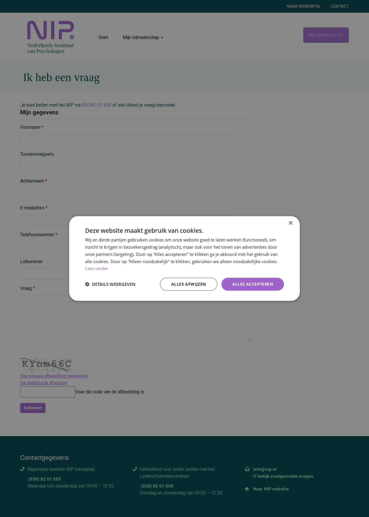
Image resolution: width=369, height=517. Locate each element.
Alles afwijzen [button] (188, 284)
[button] (110, 284)
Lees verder (96, 268)
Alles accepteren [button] (252, 284)
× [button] (290, 223)
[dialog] (184, 258)
